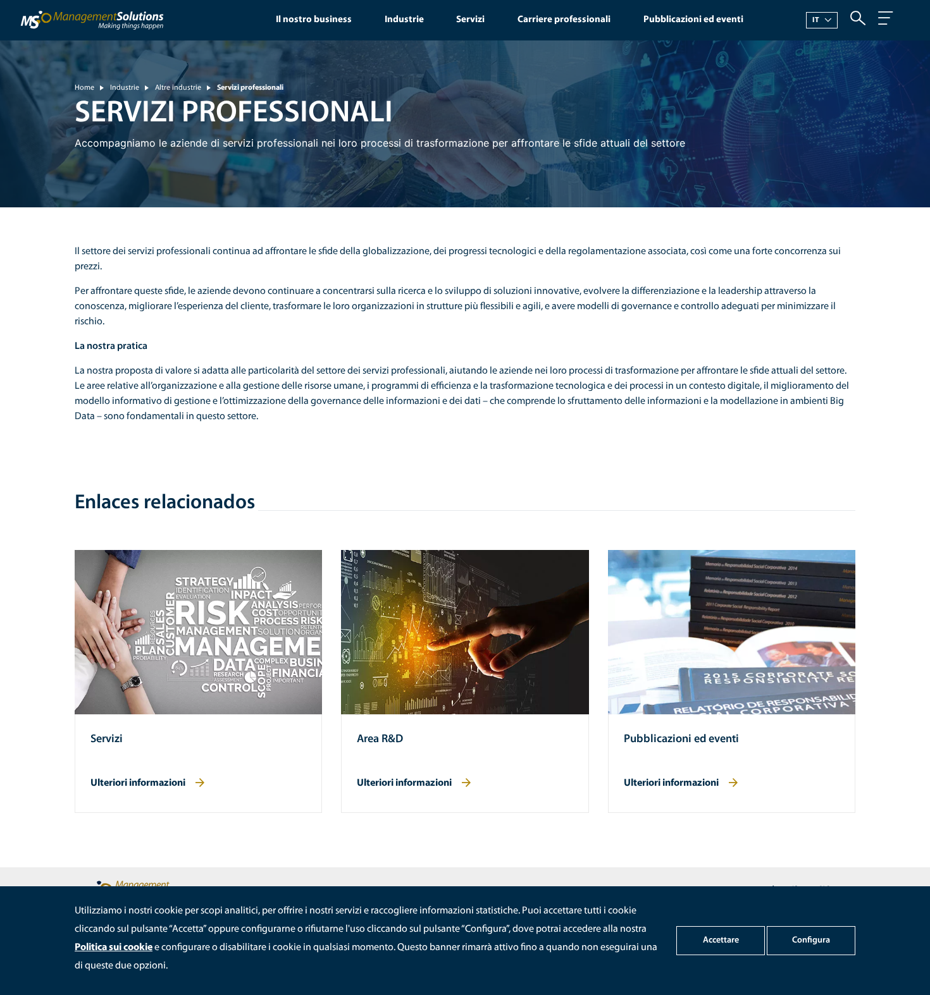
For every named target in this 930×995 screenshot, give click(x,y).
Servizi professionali (250, 88)
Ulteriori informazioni (137, 783)
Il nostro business (314, 20)
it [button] (816, 20)
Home (84, 88)
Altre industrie (178, 88)
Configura (811, 940)
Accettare (721, 940)
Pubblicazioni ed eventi (693, 20)
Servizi (470, 20)
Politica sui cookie (113, 948)
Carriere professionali (564, 20)
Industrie (404, 20)
